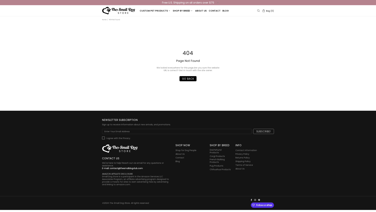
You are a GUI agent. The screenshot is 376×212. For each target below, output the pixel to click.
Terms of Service (244, 165)
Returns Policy (242, 157)
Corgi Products (217, 156)
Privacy (126, 138)
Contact (180, 157)
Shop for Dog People (186, 150)
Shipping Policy (243, 161)
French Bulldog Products (217, 160)
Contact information (246, 150)
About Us (180, 154)
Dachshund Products (215, 151)
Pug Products (216, 165)
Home (104, 20)
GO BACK (188, 79)
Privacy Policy (242, 154)
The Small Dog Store (119, 10)
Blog (178, 161)
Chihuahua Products (220, 169)
